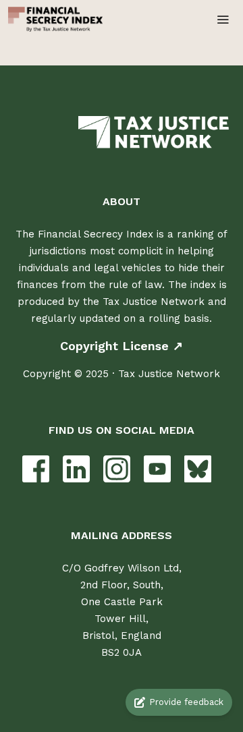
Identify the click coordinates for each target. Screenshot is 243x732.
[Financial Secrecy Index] (55, 19)
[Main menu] (223, 19)
